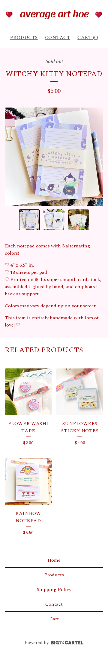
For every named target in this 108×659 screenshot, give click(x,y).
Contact (57, 37)
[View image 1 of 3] (29, 219)
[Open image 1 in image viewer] (54, 157)
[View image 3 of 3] (78, 219)
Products (24, 37)
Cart (54, 618)
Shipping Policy (54, 589)
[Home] (54, 14)
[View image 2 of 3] (54, 219)
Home (54, 560)
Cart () (87, 37)
